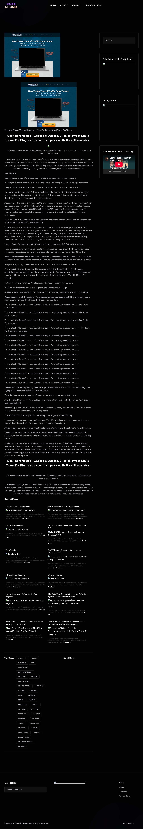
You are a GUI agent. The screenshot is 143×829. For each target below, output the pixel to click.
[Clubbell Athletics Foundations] (20, 510)
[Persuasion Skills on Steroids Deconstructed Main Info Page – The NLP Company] (68, 631)
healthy (39, 686)
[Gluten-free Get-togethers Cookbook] (66, 510)
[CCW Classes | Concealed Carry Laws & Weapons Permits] (68, 558)
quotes (35, 704)
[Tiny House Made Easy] (17, 529)
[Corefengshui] (13, 554)
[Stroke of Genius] (56, 579)
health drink (24, 681)
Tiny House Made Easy (15, 525)
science (21, 709)
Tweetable (34, 723)
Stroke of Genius (55, 575)
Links (20, 695)
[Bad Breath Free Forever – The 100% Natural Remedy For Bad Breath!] (25, 630)
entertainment (25, 672)
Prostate (22, 704)
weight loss (23, 737)
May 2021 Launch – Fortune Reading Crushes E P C (67, 527)
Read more (25, 518)
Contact (76, 5)
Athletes (22, 658)
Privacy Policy (93, 5)
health (34, 676)
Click (34, 658)
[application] (119, 164)
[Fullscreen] (132, 171)
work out (22, 746)
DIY (32, 663)
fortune (22, 676)
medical (32, 695)
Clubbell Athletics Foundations (18, 506)
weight (37, 732)
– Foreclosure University (16, 575)
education (23, 667)
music (20, 700)
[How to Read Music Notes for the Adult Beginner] (25, 602)
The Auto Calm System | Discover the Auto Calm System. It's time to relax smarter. (67, 595)
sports (36, 714)
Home (53, 5)
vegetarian (23, 732)
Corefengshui (11, 550)
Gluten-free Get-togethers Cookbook (63, 506)
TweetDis (22, 728)
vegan (35, 728)
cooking (22, 663)
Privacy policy (128, 823)
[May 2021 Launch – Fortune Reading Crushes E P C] (68, 534)
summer (21, 718)
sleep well (23, 714)
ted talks (34, 718)
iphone (33, 690)
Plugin (32, 700)
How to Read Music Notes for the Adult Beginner (22, 595)
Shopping (35, 709)
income (21, 690)
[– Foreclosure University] (18, 579)
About (63, 5)
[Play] (106, 171)
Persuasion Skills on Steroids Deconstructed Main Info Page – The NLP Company (66, 623)
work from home (25, 742)
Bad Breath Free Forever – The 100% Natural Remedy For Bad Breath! (24, 623)
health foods (24, 686)
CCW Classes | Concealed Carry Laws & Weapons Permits (64, 551)
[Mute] (128, 171)
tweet (21, 723)
